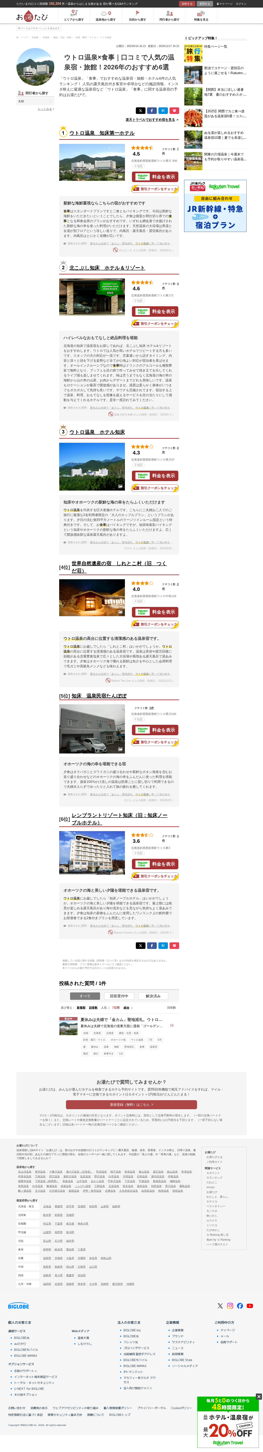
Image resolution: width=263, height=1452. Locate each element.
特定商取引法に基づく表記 (25, 1415)
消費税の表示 (39, 1408)
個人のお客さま (19, 1322)
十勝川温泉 (55, 1171)
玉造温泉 (113, 1186)
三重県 (82, 1249)
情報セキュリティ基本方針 (65, 1415)
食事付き (109, 1053)
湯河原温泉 (157, 1176)
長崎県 (70, 1284)
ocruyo (210, 1187)
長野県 (59, 1232)
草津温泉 (186, 1171)
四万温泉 (54, 1176)
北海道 (97, 1033)
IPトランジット (133, 1372)
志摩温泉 (110, 1190)
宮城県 (82, 1206)
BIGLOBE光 (21, 1338)
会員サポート (229, 1342)
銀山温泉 (172, 1171)
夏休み (94, 1047)
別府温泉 (156, 1186)
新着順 (81, 1007)
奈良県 (93, 1258)
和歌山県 (106, 1258)
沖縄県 (130, 1284)
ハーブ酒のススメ (217, 1244)
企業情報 (172, 1322)
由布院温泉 (148, 1190)
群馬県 (59, 1215)
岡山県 (70, 1266)
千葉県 (59, 1223)
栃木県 (47, 1215)
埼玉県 (47, 1223)
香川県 (59, 1275)
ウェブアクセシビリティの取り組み (76, 1408)
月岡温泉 (128, 1176)
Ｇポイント (213, 1172)
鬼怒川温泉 (70, 1176)
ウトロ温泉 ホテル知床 (97, 432)
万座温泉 (40, 1176)
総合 (126, 1007)
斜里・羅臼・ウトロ (94, 1040)
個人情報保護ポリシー (118, 1408)
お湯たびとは (214, 1156)
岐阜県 (59, 1249)
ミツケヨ (211, 1225)
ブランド (177, 1336)
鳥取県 (47, 1266)
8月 (160, 1040)
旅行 (95, 1053)
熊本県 (82, 1284)
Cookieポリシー (181, 1408)
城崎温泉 (175, 1181)
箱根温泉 (74, 1190)
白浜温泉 (37, 1186)
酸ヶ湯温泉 (24, 1190)
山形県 (105, 1206)
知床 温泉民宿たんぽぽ (99, 695)
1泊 (121, 1053)
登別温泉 (40, 1171)
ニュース (177, 1348)
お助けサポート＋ (25, 1371)
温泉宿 (153, 1047)
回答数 (93, 1007)
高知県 (82, 1275)
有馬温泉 (23, 1186)
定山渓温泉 (24, 1171)
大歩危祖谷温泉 (128, 1190)
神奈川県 (83, 1223)
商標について (95, 1415)
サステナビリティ (183, 1342)
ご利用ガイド (214, 1161)
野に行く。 (213, 1215)
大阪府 (70, 1258)
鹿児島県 (117, 1284)
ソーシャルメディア (185, 1366)
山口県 (93, 1266)
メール (224, 1336)
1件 (151, 708)
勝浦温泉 (51, 1186)
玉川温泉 (40, 1190)
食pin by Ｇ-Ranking (218, 1239)
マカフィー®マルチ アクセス (139, 1380)
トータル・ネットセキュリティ (34, 1383)
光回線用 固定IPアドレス (139, 1354)
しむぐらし (85, 1344)
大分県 (93, 1284)
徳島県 (47, 1275)
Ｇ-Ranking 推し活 (217, 1234)
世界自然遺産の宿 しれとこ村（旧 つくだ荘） (119, 567)
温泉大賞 (83, 1338)
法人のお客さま (129, 1322)
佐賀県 (59, 1284)
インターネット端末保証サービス (35, 1377)
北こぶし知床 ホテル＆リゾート (107, 268)
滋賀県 (47, 1258)
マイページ (226, 3)
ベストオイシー (215, 1206)
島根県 (59, 1266)
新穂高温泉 (159, 1181)
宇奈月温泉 (114, 1181)
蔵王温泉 (158, 1171)
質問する (205, 3)
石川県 (59, 1240)
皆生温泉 (128, 1186)
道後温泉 (66, 1186)
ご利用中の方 (224, 1322)
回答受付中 (119, 996)
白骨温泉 (113, 1176)
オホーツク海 (118, 1040)
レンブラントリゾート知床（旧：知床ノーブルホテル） (119, 818)
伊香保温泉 (24, 1176)
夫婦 (21, 101)
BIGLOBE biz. (132, 1330)
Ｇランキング (214, 1177)
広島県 (82, 1266)
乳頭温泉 (101, 1171)
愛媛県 (70, 1275)
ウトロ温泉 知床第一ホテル (102, 133)
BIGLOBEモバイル (26, 1350)
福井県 (70, 1240)
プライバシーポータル (151, 1408)
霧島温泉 (184, 1186)
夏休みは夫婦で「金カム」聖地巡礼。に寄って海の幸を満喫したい (136, 243)
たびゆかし (213, 1230)
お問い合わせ (16, 1408)
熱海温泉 (163, 1190)
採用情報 (177, 1354)
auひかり (20, 1344)
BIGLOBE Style (182, 1360)
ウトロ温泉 (137, 1040)
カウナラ (211, 1220)
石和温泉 (142, 1176)
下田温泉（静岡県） (47, 1181)
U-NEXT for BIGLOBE (29, 1389)
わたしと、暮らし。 (218, 1196)
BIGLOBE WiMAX (25, 1355)
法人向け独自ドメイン (137, 1388)
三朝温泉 (99, 1186)
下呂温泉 (130, 1181)
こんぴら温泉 (83, 1186)
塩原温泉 (85, 1176)
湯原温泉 (142, 1186)
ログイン (241, 3)
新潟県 (70, 1232)
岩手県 (70, 1206)
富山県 (47, 1240)
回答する (187, 3)
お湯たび (211, 1192)
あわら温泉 (97, 1181)
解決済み (153, 996)
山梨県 (47, 1232)
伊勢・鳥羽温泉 (92, 1190)
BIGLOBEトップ (119, 1415)
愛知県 (70, 1249)
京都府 (59, 1258)
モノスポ (211, 1210)
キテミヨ (211, 1201)
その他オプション (25, 1394)
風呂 (85, 1053)
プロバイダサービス (136, 1348)
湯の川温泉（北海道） (79, 1171)
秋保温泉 (130, 1171)
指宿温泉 (177, 1190)
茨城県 (70, 1215)
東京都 (70, 1223)
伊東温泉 (173, 1176)
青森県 (59, 1206)
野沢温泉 (99, 1176)
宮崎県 (105, 1284)
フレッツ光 (130, 1342)
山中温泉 (82, 1181)
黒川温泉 (170, 1186)
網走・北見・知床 (129, 1033)
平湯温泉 (144, 1181)
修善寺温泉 (24, 1181)
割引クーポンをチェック (159, 189)
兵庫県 (82, 1258)
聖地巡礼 (129, 1047)
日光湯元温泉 (57, 1190)
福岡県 (47, 1284)
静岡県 (47, 1249)
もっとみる (45, 109)
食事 (142, 1047)
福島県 (116, 1206)
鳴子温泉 (115, 1171)
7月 (150, 1040)
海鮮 (116, 1047)
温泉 (106, 1047)
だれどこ (211, 1182)
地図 (140, 166)
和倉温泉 (67, 1181)
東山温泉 (144, 1171)
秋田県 (93, 1206)
